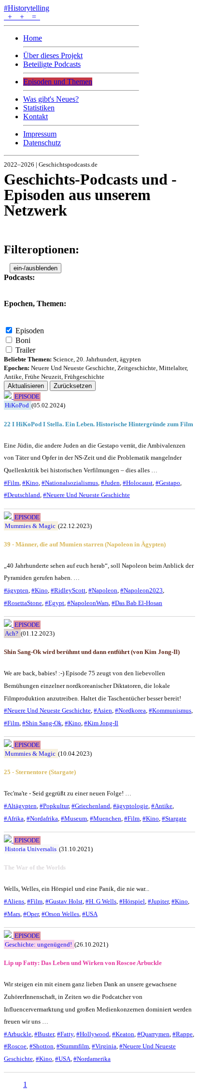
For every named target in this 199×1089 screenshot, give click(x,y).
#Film (11, 482)
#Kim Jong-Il (101, 723)
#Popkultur (54, 805)
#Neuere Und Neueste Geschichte (86, 494)
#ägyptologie (130, 805)
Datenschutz (42, 143)
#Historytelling (26, 8)
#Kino (30, 482)
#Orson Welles (60, 914)
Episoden (29, 331)
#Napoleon (102, 590)
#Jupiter (158, 901)
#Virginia (104, 1046)
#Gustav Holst (64, 901)
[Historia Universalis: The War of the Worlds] (9, 840)
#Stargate (174, 818)
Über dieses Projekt (53, 55)
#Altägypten (20, 805)
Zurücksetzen (73, 385)
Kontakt (35, 116)
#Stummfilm (73, 1046)
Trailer (25, 350)
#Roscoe (15, 1046)
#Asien (103, 710)
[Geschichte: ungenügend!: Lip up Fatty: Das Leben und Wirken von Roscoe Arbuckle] (9, 935)
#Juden (110, 482)
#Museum (74, 818)
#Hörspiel (132, 901)
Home (32, 38)
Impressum (40, 134)
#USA (90, 914)
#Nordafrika (42, 818)
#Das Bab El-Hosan (137, 603)
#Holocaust (138, 482)
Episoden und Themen (57, 82)
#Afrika (14, 818)
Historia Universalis (31, 849)
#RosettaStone (23, 603)
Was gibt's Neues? (51, 99)
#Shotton (41, 1046)
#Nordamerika (92, 1058)
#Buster (44, 1034)
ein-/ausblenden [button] (35, 268)
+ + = (22, 17)
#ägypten (16, 590)
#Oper (31, 914)
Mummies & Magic (30, 525)
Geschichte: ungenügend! (38, 944)
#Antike (161, 805)
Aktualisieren (26, 385)
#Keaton (123, 1034)
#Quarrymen (153, 1034)
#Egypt (54, 603)
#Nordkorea (130, 710)
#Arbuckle (17, 1034)
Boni (22, 340)
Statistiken (39, 108)
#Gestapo (168, 482)
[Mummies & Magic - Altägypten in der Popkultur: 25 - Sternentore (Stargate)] (9, 744)
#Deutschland (22, 494)
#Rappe (182, 1034)
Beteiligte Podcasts (52, 64)
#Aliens (14, 901)
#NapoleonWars (88, 603)
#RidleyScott (68, 590)
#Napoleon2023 (141, 590)
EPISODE (27, 396)
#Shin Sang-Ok (42, 723)
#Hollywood (92, 1034)
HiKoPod (17, 405)
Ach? (11, 633)
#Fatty (65, 1034)
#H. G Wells (100, 901)
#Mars (12, 914)
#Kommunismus (170, 710)
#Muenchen (105, 818)
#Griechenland (90, 805)
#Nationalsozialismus (70, 482)
